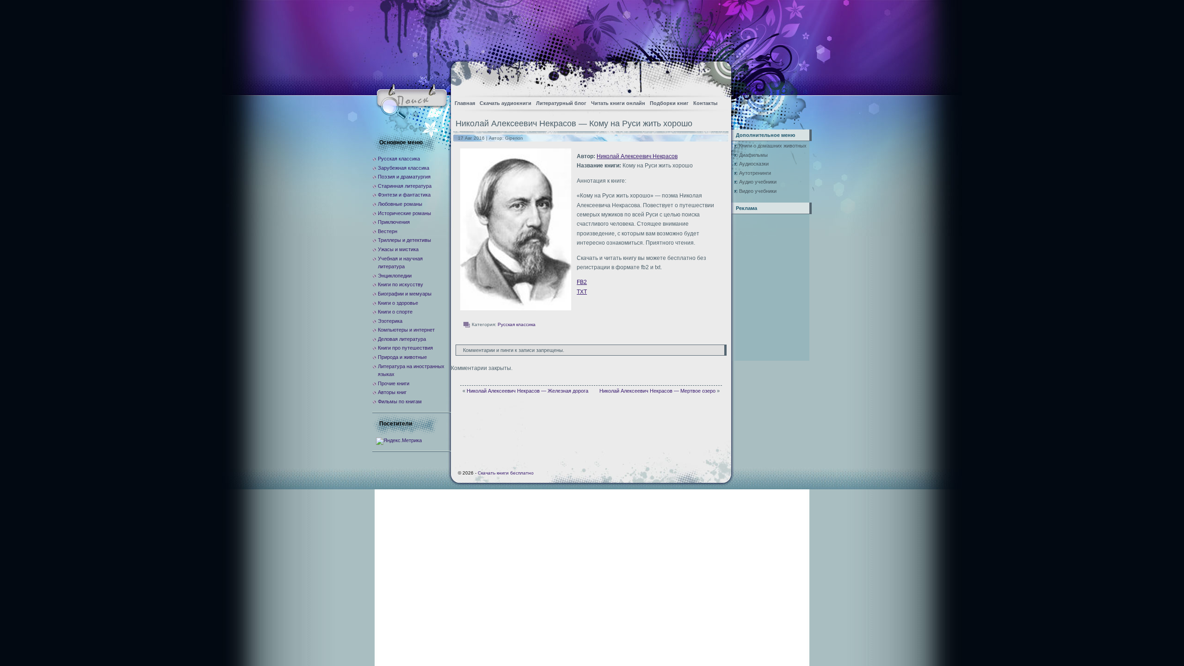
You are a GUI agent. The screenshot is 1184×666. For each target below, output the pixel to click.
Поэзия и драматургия (404, 176)
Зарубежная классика (403, 168)
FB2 (582, 282)
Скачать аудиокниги (505, 103)
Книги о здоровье (398, 303)
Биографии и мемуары (405, 293)
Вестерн (387, 231)
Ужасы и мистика (398, 249)
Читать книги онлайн (618, 103)
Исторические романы (404, 213)
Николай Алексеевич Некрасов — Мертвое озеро (657, 391)
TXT (582, 292)
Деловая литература (402, 339)
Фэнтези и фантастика (404, 194)
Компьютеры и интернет (406, 330)
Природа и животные (402, 357)
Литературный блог (561, 103)
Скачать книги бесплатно (506, 472)
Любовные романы (400, 204)
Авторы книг (392, 392)
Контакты (705, 103)
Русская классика (517, 324)
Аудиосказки (754, 163)
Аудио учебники (758, 182)
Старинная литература (405, 186)
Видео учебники (758, 191)
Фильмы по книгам (400, 401)
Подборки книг (669, 103)
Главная (465, 103)
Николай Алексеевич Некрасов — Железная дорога (527, 391)
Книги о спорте (395, 311)
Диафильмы (753, 155)
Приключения (394, 222)
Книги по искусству (400, 284)
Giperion (514, 138)
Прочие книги (393, 383)
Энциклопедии (395, 275)
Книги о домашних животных (773, 145)
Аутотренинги (755, 173)
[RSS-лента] (716, 77)
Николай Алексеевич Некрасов (637, 156)
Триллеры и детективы (404, 240)
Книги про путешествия (405, 348)
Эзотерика (390, 321)
